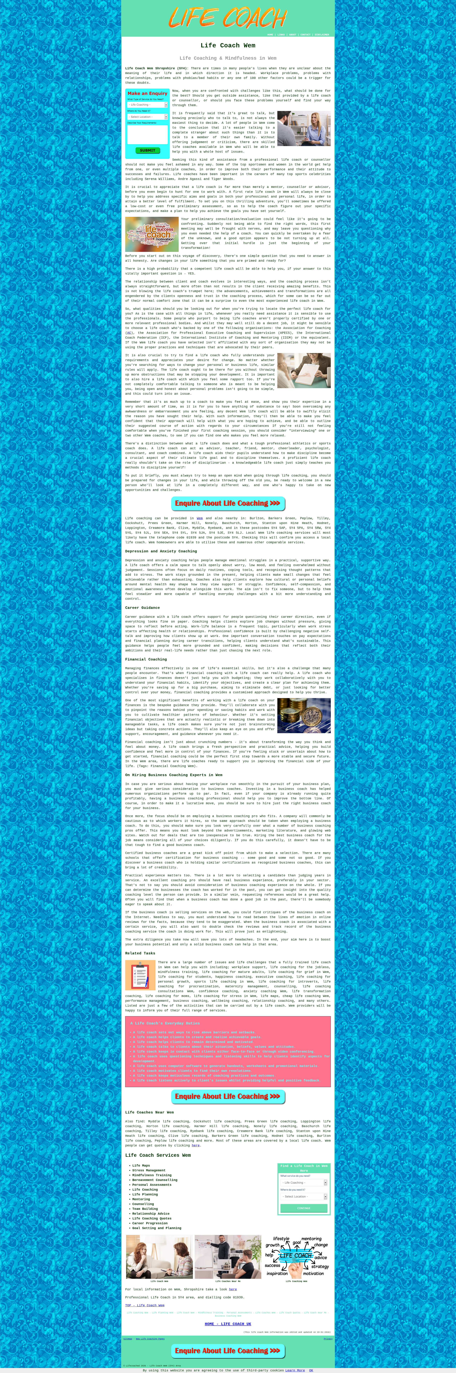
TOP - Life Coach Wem (144, 1305)
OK (311, 1370)
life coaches (184, 147)
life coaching (181, 1141)
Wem (200, 518)
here (196, 1145)
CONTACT (305, 34)
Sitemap (127, 1339)
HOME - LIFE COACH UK (228, 1324)
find (140, 1121)
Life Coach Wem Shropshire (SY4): (157, 68)
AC (129, 333)
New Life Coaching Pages (150, 1339)
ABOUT (292, 34)
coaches (190, 174)
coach (273, 206)
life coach (321, 95)
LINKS (281, 34)
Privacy (328, 1339)
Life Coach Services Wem (158, 1155)
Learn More (295, 1370)
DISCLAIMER (322, 34)
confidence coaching (218, 991)
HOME (270, 34)
